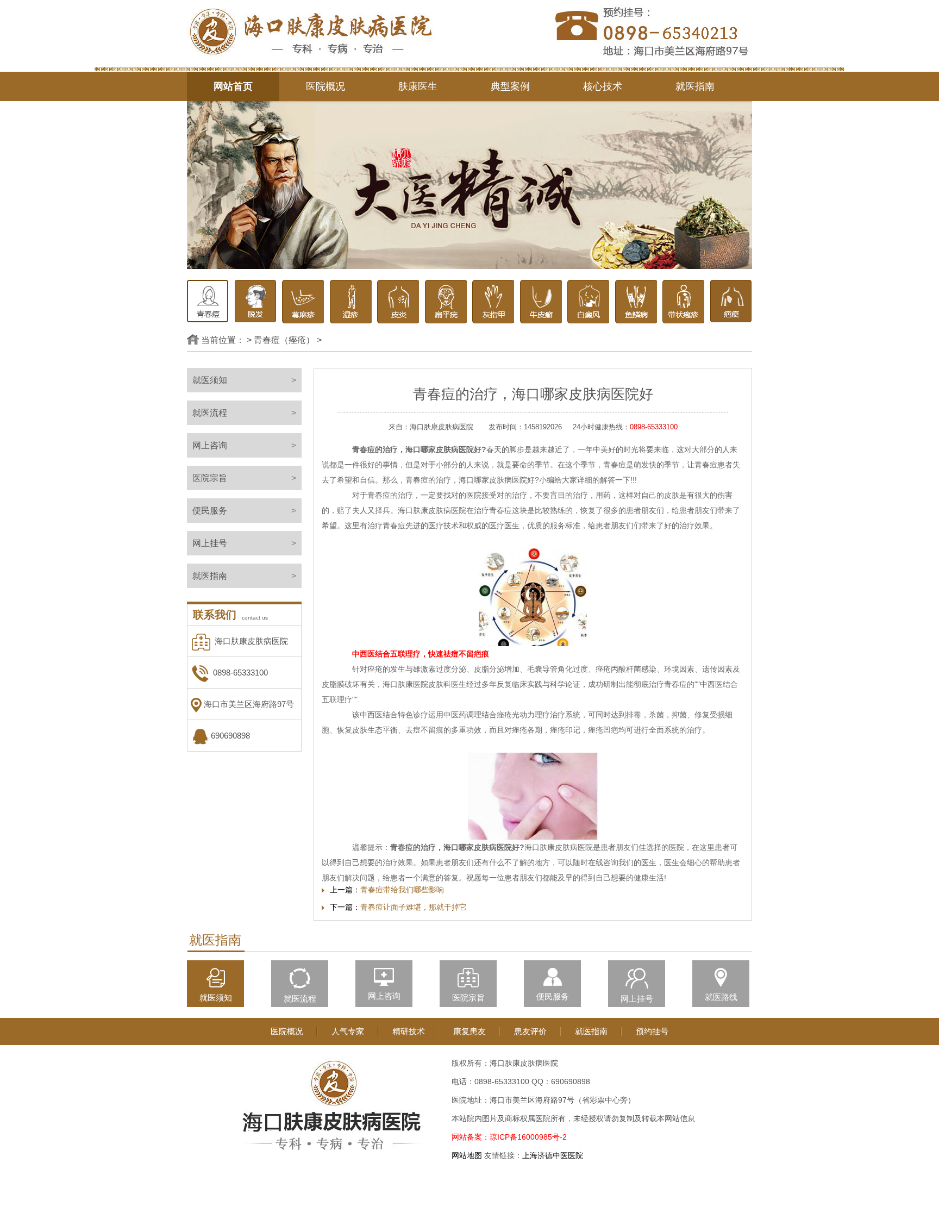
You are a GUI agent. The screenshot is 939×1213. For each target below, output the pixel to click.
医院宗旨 (244, 478)
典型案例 (510, 86)
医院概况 (325, 86)
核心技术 (602, 86)
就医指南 (695, 86)
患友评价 (530, 1031)
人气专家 (347, 1031)
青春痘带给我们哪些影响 (402, 889)
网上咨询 (244, 445)
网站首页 (233, 86)
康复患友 (469, 1031)
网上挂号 (244, 543)
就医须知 (244, 380)
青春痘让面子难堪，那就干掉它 (413, 907)
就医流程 (244, 412)
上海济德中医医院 (552, 1155)
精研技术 (408, 1031)
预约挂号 (652, 1031)
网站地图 (467, 1155)
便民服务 (244, 510)
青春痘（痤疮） (284, 340)
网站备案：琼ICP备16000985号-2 (509, 1137)
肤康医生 (417, 86)
